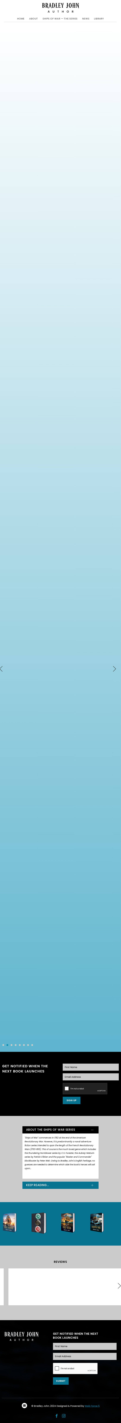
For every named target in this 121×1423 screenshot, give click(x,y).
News (85, 18)
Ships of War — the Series (60, 18)
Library (99, 18)
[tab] (60, 1129)
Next (114, 669)
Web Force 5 (92, 1406)
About (33, 18)
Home (20, 18)
